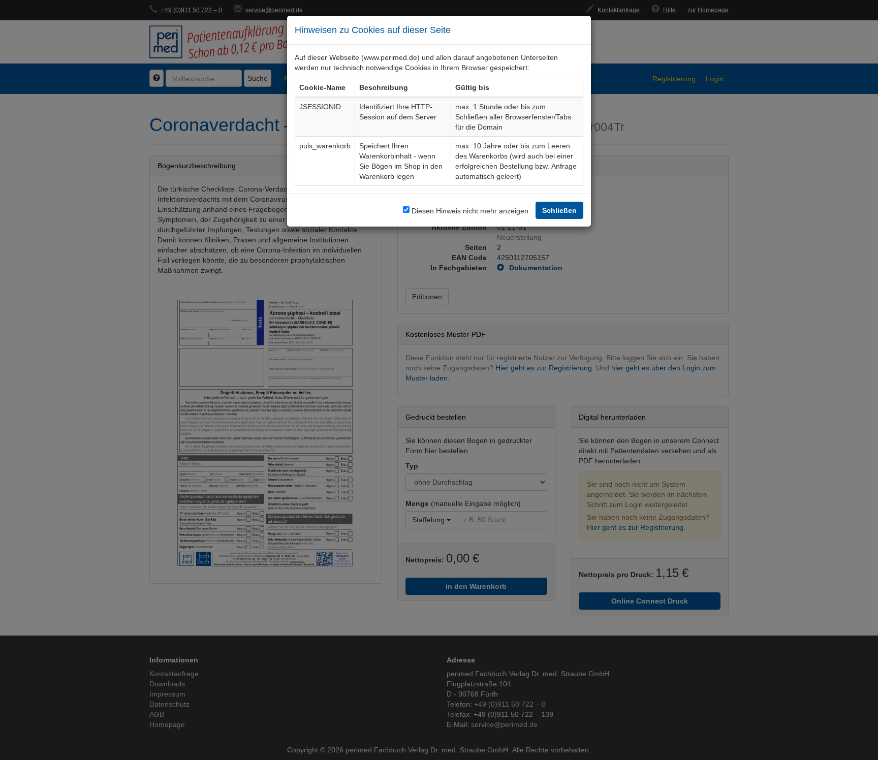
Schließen (559, 210)
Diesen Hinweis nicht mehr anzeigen (470, 210)
